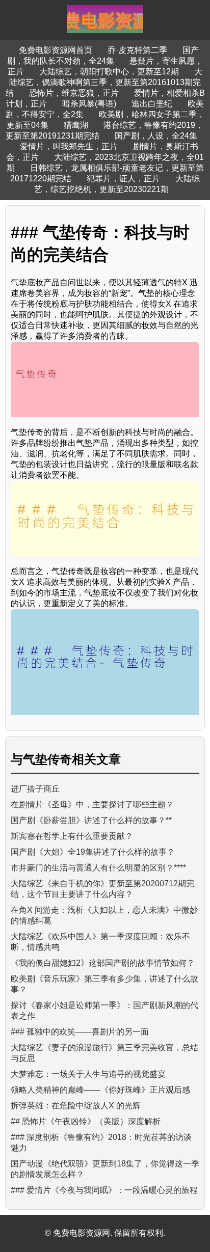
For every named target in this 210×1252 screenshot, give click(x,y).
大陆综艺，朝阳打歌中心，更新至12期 (109, 71)
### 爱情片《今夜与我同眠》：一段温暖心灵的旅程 (104, 1190)
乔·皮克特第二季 (137, 50)
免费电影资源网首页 (55, 50)
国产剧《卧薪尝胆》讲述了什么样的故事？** (91, 820)
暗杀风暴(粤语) (89, 103)
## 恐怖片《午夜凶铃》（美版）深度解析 (86, 1121)
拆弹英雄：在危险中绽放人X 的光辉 (76, 1105)
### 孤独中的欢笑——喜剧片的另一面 (80, 1031)
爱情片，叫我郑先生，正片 (69, 146)
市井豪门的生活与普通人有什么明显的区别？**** (98, 867)
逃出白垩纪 (152, 103)
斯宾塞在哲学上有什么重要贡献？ (72, 836)
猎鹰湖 (76, 125)
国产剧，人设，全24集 (156, 135)
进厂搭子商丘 (35, 788)
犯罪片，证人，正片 (123, 178)
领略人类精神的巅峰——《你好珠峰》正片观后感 (100, 1089)
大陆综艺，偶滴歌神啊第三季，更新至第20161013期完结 (104, 82)
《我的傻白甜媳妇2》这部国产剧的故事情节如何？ (103, 963)
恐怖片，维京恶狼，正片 (74, 93)
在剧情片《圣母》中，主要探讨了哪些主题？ (92, 804)
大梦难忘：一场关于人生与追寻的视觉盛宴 (88, 1074)
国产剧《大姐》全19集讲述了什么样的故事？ (93, 852)
